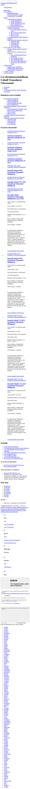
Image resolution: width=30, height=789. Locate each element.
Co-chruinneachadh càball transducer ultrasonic (16, 448)
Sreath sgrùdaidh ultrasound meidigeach (13, 511)
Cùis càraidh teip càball (17, 59)
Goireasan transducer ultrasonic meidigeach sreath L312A (14, 149)
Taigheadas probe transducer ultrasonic (17, 40)
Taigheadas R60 (15, 41)
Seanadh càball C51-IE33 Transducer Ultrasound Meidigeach (16, 322)
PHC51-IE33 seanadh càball (18, 32)
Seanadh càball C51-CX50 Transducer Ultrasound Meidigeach (16, 183)
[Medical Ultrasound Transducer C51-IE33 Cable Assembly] (16, 317)
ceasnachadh (10, 251)
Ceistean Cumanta (9, 71)
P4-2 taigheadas (15, 46)
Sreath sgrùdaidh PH (16, 22)
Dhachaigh (7, 10)
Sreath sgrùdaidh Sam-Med (18, 23)
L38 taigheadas (15, 44)
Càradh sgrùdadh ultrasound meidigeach (11, 510)
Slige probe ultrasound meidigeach (16, 509)
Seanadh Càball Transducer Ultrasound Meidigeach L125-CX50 (15, 196)
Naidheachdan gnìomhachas (14, 70)
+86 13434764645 (9, 524)
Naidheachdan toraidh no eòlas (15, 68)
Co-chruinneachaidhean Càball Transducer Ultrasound (15, 27)
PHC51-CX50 (14, 34)
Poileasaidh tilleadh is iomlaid (15, 14)
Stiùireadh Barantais (12, 13)
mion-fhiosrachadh (19, 251)
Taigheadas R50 (15, 43)
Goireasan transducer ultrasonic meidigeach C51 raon (16, 160)
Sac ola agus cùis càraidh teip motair (13, 458)
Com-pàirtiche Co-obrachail (14, 16)
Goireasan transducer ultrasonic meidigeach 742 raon (16, 137)
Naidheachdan (8, 65)
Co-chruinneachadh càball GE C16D (17, 109)
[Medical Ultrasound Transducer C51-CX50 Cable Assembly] (16, 380)
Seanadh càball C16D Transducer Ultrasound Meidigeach (15, 172)
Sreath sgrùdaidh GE (16, 20)
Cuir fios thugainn (9, 73)
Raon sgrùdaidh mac (16, 25)
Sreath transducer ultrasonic (14, 19)
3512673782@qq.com (10, 543)
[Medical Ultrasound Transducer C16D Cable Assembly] (16, 255)
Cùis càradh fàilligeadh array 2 (19, 61)
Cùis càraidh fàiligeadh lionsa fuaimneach (15, 452)
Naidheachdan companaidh (14, 67)
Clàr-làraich (8, 507)
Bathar (6, 17)
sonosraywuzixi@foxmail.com (12, 540)
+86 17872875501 (9, 527)
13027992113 (7, 567)
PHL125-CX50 (15, 35)
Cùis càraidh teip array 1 (17, 58)
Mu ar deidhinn (8, 11)
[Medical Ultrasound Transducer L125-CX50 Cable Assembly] (16, 191)
